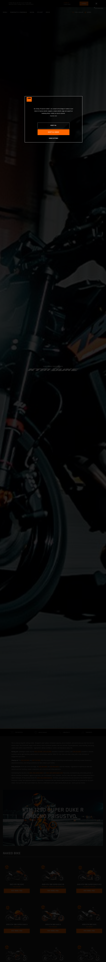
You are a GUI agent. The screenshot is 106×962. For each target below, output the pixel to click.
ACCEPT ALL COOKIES (53, 132)
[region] (53, 119)
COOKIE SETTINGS (53, 138)
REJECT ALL (53, 125)
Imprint (56, 115)
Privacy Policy (52, 115)
